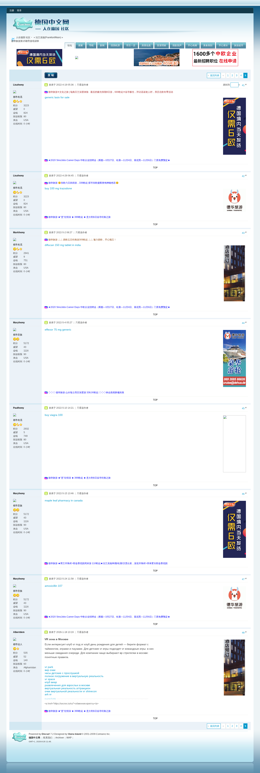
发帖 (51, 75)
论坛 (69, 45)
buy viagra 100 (54, 414)
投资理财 (161, 45)
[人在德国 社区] (41, 30)
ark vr (48, 694)
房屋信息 (146, 45)
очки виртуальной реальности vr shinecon (71, 691)
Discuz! (46, 734)
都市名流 (17, 97)
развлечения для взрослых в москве (67, 685)
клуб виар (51, 682)
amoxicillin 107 (53, 585)
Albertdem (19, 632)
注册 (12, 10)
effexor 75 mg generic (58, 329)
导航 (91, 45)
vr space (50, 679)
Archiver (59, 737)
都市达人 (17, 644)
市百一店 (130, 45)
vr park (49, 666)
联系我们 (47, 737)
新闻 (102, 45)
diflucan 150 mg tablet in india (63, 245)
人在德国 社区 (23, 37)
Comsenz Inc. (103, 734)
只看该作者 (82, 84)
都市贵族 (17, 334)
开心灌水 (223, 45)
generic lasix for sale (57, 97)
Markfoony (19, 232)
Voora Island (74, 734)
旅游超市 (238, 45)
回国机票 (115, 45)
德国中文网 (34, 737)
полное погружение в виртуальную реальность (74, 676)
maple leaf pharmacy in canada (64, 500)
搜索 (80, 45)
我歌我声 (177, 45)
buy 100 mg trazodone (58, 188)
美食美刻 (207, 45)
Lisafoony (18, 84)
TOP (155, 167)
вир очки (50, 670)
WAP (69, 737)
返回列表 (214, 75)
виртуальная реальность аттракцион (67, 688)
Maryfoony (19, 322)
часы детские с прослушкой (62, 673)
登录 (19, 10)
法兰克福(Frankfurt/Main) (48, 37)
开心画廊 (192, 45)
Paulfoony (18, 408)
